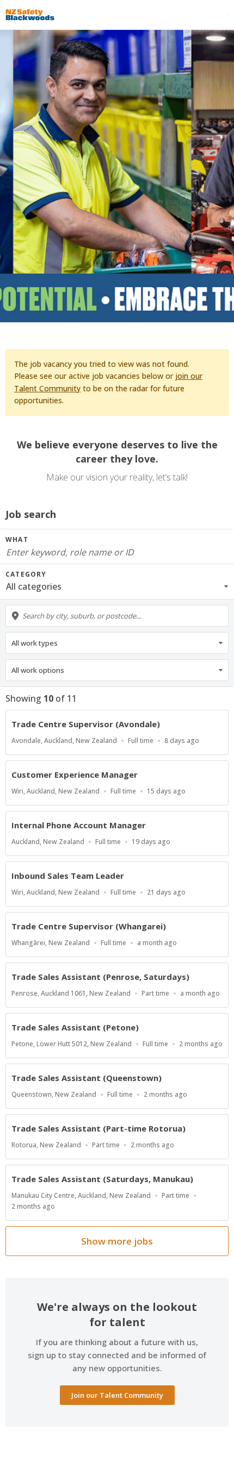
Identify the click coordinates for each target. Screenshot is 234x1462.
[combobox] (117, 616)
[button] (117, 586)
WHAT (16, 539)
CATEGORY (26, 574)
